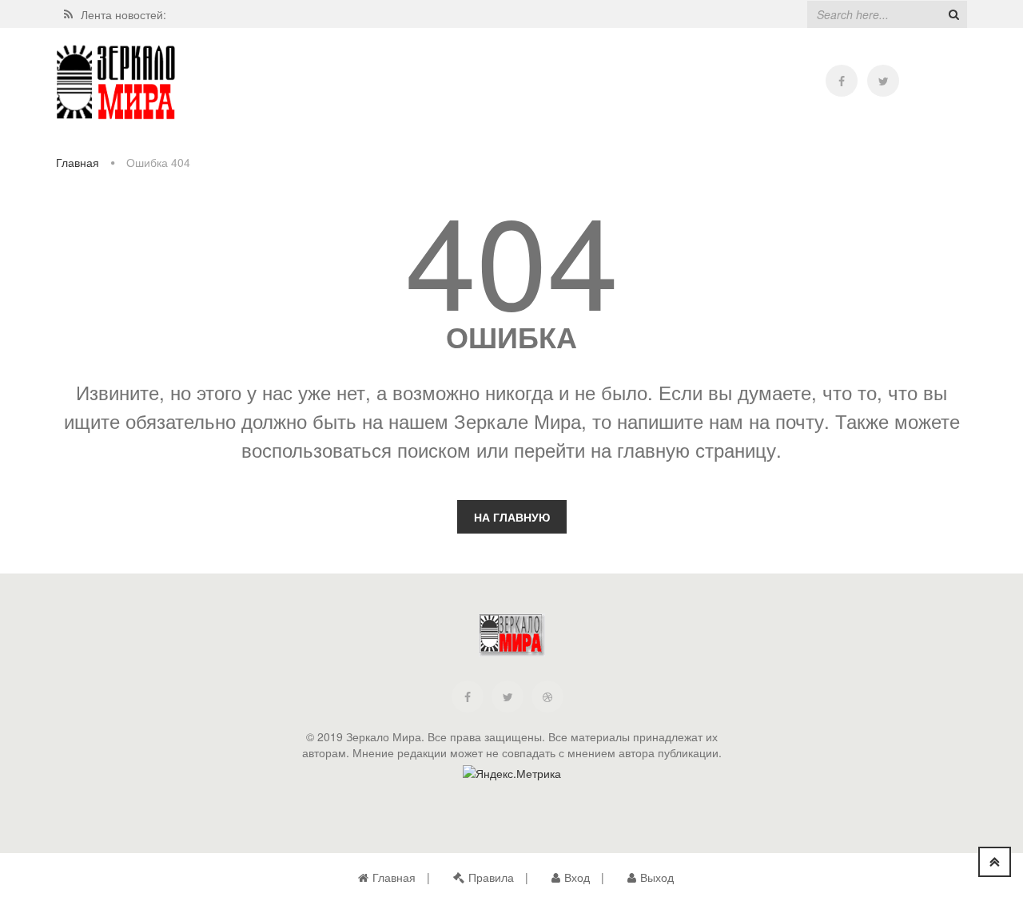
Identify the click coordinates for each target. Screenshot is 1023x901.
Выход (657, 877)
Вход (577, 877)
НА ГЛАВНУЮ (512, 517)
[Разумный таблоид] (116, 83)
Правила (491, 877)
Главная (77, 162)
